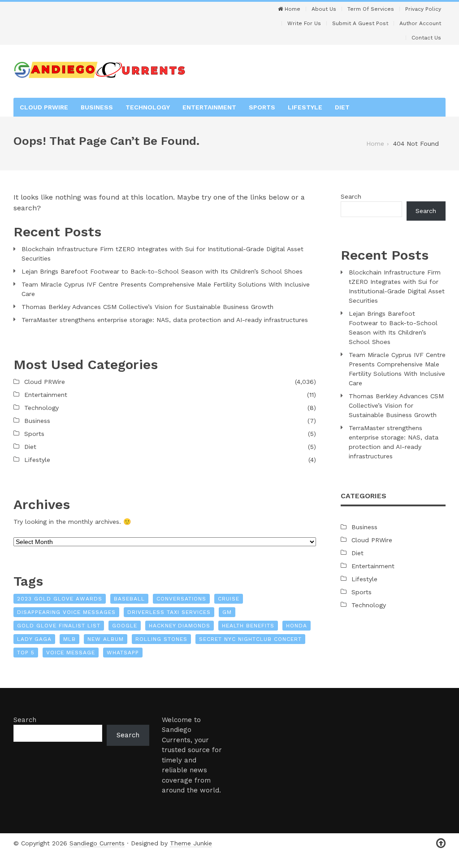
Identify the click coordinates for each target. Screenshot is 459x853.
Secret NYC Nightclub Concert (250, 639)
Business (97, 107)
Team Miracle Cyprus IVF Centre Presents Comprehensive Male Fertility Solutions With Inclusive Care (166, 289)
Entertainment (209, 107)
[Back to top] (441, 843)
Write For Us (304, 23)
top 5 (26, 652)
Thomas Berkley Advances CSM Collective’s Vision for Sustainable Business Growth (147, 306)
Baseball (129, 599)
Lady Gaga (34, 639)
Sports (262, 107)
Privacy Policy (423, 9)
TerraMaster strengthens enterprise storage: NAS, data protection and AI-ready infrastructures (165, 319)
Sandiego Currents (97, 843)
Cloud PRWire (44, 107)
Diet (342, 107)
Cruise (228, 599)
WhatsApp (123, 652)
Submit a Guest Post (360, 23)
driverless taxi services (169, 612)
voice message (70, 652)
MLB (69, 639)
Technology (148, 107)
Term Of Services (370, 9)
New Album (105, 639)
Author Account (420, 23)
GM (227, 612)
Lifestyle (305, 107)
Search (351, 196)
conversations (181, 599)
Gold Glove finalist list (58, 625)
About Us (324, 9)
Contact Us (426, 38)
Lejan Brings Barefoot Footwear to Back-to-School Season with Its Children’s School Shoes (162, 271)
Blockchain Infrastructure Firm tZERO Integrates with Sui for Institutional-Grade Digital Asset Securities (162, 253)
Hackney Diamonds (179, 625)
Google (124, 625)
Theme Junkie (191, 843)
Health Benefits (248, 625)
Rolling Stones (161, 639)
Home (291, 9)
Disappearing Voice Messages (66, 612)
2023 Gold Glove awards (59, 599)
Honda (296, 625)
